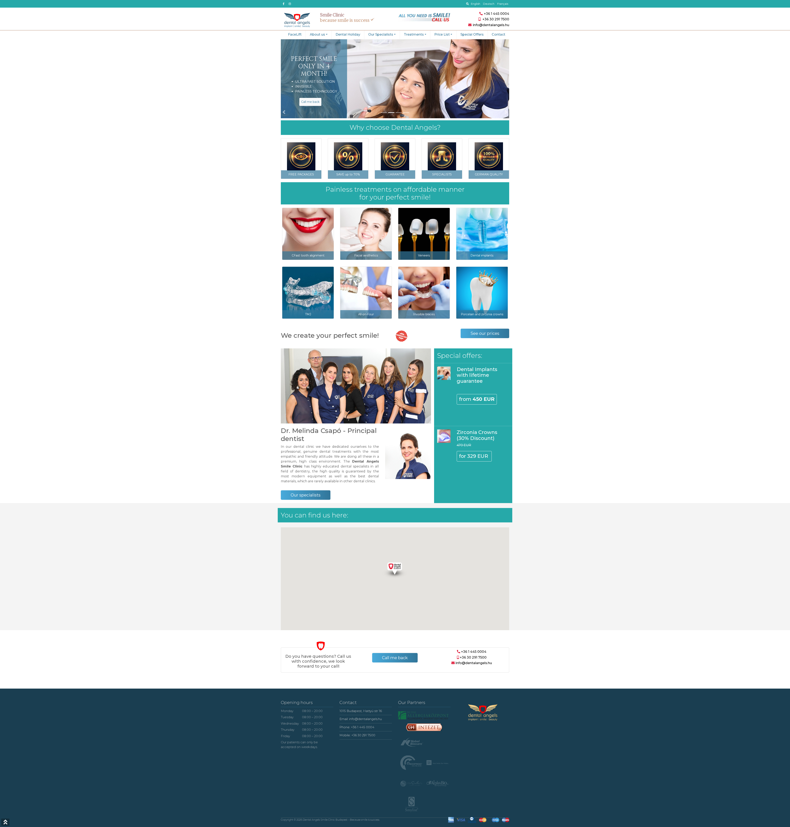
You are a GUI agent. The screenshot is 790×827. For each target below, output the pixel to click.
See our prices (485, 333)
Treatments (414, 34)
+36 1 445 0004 (496, 14)
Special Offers (472, 34)
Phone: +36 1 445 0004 (356, 727)
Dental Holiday (348, 34)
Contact (498, 34)
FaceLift (295, 34)
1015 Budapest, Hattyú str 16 (360, 711)
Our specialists (306, 495)
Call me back (310, 102)
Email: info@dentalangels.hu (360, 719)
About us (317, 34)
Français (502, 3)
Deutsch (488, 3)
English (475, 3)
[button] (282, 78)
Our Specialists (380, 34)
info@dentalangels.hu (473, 663)
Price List (442, 34)
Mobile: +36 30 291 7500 (357, 735)
